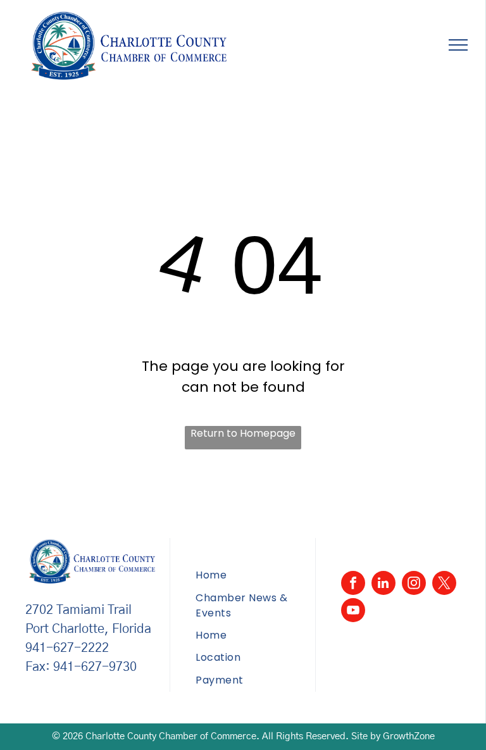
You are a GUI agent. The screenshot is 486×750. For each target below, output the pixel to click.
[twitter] (444, 584)
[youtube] (353, 611)
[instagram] (414, 584)
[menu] (458, 44)
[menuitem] (255, 576)
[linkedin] (383, 584)
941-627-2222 (67, 648)
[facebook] (353, 584)
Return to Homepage (243, 433)
